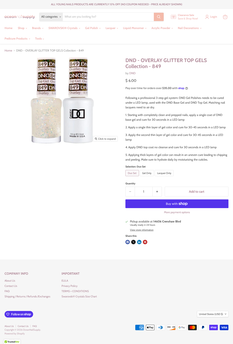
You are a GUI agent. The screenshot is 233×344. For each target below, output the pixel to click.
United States (211, 314)
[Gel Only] (147, 177)
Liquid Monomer (134, 28)
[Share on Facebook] (127, 242)
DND (132, 73)
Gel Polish (92, 28)
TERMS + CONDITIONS (75, 291)
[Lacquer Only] (165, 177)
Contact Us (11, 286)
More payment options (177, 212)
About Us (10, 280)
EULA (65, 280)
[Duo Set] (132, 177)
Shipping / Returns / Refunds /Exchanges (27, 296)
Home (8, 28)
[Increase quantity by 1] (157, 192)
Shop (21, 28)
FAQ (7, 291)
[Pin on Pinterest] (145, 242)
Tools (39, 38)
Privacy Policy (70, 286)
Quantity (130, 183)
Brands (37, 28)
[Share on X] (133, 242)
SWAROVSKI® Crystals (63, 28)
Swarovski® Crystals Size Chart (79, 296)
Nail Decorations (189, 28)
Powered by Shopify (15, 333)
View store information (141, 230)
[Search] (159, 17)
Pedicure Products (16, 38)
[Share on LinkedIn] (139, 242)
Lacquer (111, 28)
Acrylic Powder (161, 28)
